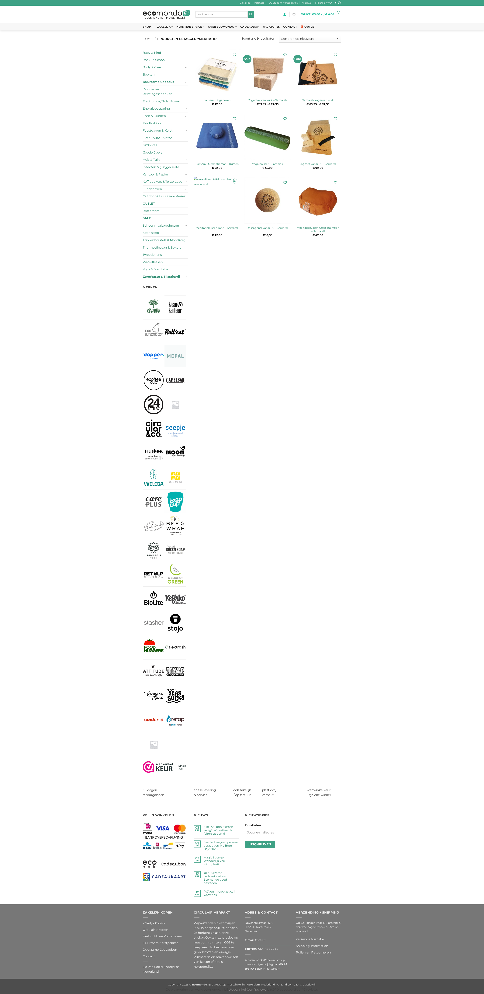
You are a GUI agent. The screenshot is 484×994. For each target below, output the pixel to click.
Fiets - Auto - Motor (157, 138)
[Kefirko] (175, 599)
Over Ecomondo (221, 26)
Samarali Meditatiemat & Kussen (217, 164)
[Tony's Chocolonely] (175, 672)
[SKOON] (153, 744)
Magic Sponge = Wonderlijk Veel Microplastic (215, 861)
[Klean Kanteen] (175, 307)
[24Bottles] (153, 404)
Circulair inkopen (155, 930)
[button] (285, 14)
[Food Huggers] (153, 647)
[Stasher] (153, 623)
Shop (147, 26)
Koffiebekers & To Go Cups (162, 181)
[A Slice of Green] (175, 574)
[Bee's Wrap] (175, 526)
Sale (147, 218)
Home (148, 39)
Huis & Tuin (151, 159)
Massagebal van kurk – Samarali (268, 228)
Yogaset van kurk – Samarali (318, 164)
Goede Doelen (153, 152)
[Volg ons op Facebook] (336, 3)
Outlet (310, 26)
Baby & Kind (152, 53)
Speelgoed (151, 233)
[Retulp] (153, 574)
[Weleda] (153, 477)
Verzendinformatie (310, 939)
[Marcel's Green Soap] (175, 550)
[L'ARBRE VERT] (153, 307)
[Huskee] (153, 453)
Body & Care (152, 67)
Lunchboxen (152, 189)
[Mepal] (175, 356)
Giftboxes (150, 145)
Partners (259, 2)
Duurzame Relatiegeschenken (157, 91)
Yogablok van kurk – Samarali (267, 100)
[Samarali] (153, 550)
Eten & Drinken (154, 116)
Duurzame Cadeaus (158, 82)
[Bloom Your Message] (175, 453)
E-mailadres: (253, 825)
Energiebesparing (156, 108)
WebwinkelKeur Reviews (247, 989)
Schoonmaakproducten (161, 225)
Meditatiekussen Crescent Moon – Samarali (318, 229)
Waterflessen (153, 262)
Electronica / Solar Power (161, 101)
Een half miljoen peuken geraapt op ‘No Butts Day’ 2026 (221, 845)
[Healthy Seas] (175, 696)
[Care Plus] (153, 502)
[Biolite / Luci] (153, 599)
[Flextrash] (175, 647)
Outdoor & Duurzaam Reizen (164, 196)
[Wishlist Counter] (294, 14)
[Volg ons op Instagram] (339, 3)
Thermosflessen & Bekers (162, 247)
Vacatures (271, 26)
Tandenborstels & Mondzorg (164, 240)
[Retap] (175, 720)
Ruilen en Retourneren (313, 952)
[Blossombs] (175, 404)
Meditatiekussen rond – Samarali (217, 228)
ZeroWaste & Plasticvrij (161, 276)
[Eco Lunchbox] (153, 332)
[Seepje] (175, 429)
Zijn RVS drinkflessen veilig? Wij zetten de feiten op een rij (218, 830)
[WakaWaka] (175, 477)
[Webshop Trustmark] (164, 766)
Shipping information (312, 946)
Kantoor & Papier (155, 174)
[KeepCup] (175, 502)
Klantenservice (189, 26)
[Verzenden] (251, 14)
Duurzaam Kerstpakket (283, 2)
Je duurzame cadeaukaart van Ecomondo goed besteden (215, 878)
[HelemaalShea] (153, 696)
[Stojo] (175, 623)
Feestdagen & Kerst (158, 130)
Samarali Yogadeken (217, 100)
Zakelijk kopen (154, 923)
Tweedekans (152, 254)
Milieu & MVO (323, 2)
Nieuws (306, 2)
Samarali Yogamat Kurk (318, 100)
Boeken (149, 74)
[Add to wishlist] (234, 55)
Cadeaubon (249, 26)
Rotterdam (151, 211)
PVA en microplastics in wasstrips (220, 893)
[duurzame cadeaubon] (164, 864)
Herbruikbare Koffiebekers (163, 936)
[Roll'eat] (175, 332)
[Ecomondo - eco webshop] (166, 14)
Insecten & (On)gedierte (161, 167)
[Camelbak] (175, 380)
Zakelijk (245, 2)
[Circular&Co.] (153, 429)
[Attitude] (153, 672)
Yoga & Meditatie (155, 269)
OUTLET (149, 203)
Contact (290, 26)
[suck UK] (153, 720)
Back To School (154, 60)
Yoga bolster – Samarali (267, 164)
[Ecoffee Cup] (153, 380)
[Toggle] (186, 67)
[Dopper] (153, 356)
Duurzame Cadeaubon (160, 949)
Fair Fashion (152, 123)
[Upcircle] (153, 526)
